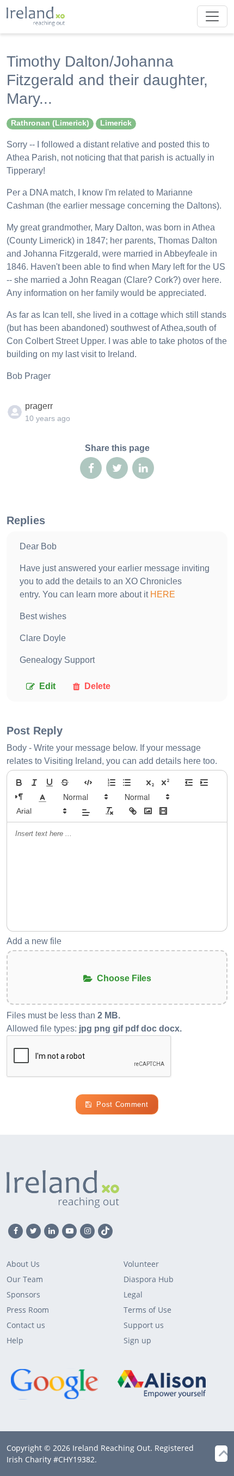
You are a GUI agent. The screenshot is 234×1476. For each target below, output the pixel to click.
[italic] (34, 782)
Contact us (26, 1325)
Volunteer (141, 1264)
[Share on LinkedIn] (143, 468)
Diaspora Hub (149, 1279)
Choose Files (124, 978)
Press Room (28, 1310)
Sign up (137, 1340)
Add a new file (34, 941)
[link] (132, 810)
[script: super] (165, 782)
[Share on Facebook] (91, 468)
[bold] (19, 782)
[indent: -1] (188, 782)
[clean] (109, 810)
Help (15, 1340)
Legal (133, 1294)
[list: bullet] (126, 782)
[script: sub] (150, 782)
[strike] (64, 782)
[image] (148, 810)
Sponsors (23, 1294)
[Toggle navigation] (212, 16)
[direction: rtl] (19, 796)
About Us (23, 1264)
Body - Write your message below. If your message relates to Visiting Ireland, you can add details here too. (112, 754)
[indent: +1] (204, 782)
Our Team (25, 1279)
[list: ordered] (111, 782)
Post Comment (122, 1104)
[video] (163, 810)
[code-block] (88, 782)
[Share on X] (117, 468)
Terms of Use (147, 1310)
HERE (162, 594)
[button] (42, 796)
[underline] (49, 782)
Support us (144, 1325)
